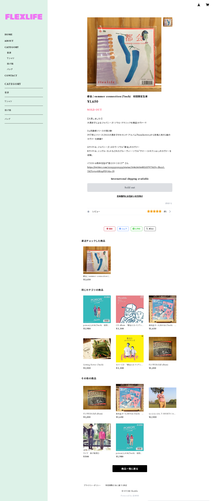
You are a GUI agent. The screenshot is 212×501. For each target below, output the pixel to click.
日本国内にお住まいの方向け (130, 196)
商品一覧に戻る (129, 468)
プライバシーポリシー (92, 485)
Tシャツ (10, 58)
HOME (9, 34)
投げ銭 (10, 63)
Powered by (127, 496)
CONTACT (11, 75)
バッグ (10, 69)
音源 (9, 52)
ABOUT (9, 41)
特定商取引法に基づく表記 (116, 485)
